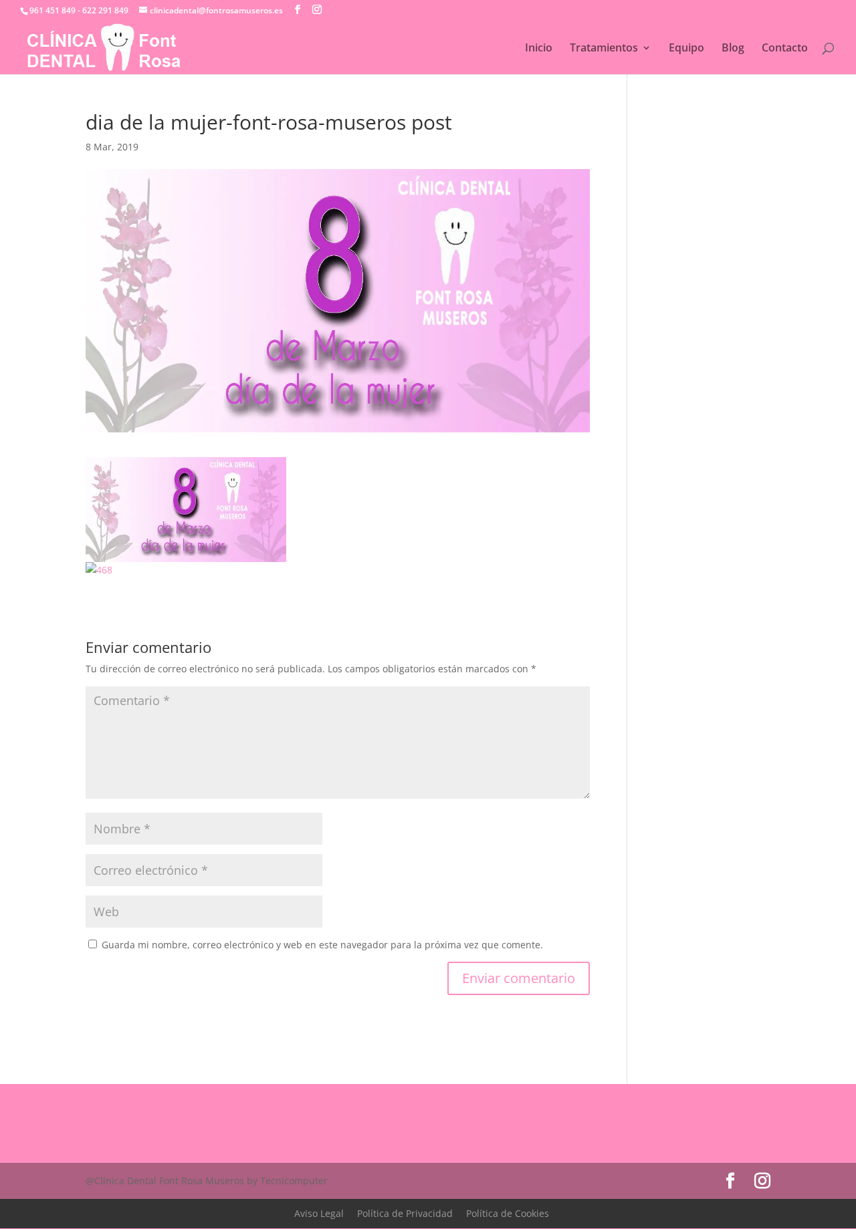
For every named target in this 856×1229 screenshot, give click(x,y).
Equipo (686, 49)
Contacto (785, 49)
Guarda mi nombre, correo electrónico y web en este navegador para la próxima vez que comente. (322, 944)
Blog (733, 49)
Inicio (538, 49)
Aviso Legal (319, 1213)
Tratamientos (604, 49)
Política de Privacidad (405, 1213)
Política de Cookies (507, 1213)
